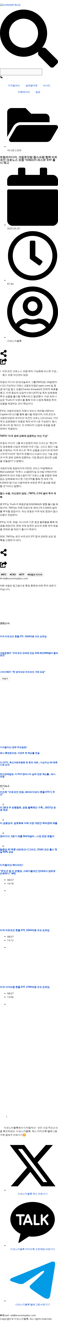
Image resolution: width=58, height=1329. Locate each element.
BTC (48, 947)
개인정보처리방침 (17, 1116)
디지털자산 (14, 85)
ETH (48, 1004)
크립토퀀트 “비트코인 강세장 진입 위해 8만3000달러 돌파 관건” (29, 654)
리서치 (46, 85)
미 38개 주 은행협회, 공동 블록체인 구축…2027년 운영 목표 (28, 808)
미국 (38, 890)
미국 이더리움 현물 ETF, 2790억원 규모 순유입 (25, 987)
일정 (37, 92)
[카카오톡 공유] (18, 559)
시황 (55, 947)
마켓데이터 (24, 92)
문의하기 (36, 1116)
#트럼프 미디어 (35, 574)
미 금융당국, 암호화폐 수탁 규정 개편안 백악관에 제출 (28, 823)
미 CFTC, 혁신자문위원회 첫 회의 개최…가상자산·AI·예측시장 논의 (28, 763)
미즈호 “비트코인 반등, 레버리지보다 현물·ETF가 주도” (27, 793)
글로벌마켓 (31, 85)
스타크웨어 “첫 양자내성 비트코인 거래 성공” (22, 671)
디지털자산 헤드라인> (12, 865)
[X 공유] (2, 559)
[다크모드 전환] (1, 77)
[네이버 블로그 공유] (13, 559)
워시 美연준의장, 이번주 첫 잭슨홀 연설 (20, 753)
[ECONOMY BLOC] (10, 4)
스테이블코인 (51, 890)
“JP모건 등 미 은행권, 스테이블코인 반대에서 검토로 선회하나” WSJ (27, 872)
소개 (2, 1116)
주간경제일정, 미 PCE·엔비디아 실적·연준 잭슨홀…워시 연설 (27, 775)
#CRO (13, 574)
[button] (5, 678)
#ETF (21, 574)
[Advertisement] (29, 713)
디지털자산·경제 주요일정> (13, 747)
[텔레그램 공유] (7, 559)
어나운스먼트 (14, 150)
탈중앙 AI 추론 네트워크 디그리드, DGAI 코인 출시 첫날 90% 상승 (28, 850)
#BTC (3, 574)
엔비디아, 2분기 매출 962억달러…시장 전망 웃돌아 (27, 836)
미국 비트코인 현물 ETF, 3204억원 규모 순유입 (23, 636)
